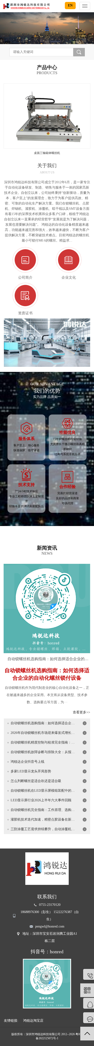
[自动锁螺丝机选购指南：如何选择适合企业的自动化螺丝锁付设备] (47, 608)
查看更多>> (81, 712)
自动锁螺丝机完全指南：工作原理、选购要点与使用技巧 (43, 810)
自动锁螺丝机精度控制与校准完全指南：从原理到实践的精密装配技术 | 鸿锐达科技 (43, 742)
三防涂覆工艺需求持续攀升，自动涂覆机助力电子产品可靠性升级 (43, 829)
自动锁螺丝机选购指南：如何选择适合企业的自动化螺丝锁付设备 (48, 659)
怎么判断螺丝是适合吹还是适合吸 (36, 781)
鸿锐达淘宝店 (33, 1020)
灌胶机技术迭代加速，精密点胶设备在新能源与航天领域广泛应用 (43, 819)
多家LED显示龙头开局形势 (31, 771)
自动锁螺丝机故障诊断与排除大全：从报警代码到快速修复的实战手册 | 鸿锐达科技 (43, 752)
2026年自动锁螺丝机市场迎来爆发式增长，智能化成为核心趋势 (43, 733)
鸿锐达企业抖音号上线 (27, 761)
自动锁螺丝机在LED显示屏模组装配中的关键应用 (43, 790)
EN (70, 5)
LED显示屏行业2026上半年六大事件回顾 (41, 800)
